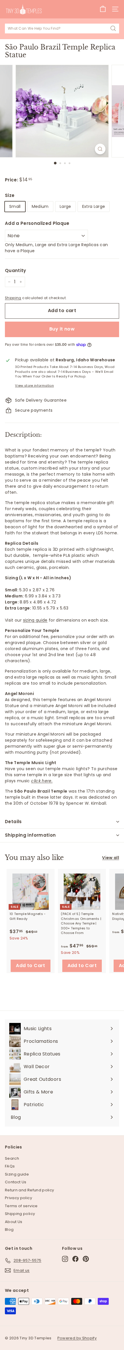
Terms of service (21, 1206)
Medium (40, 206)
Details (13, 822)
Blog (9, 1229)
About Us (13, 1221)
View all (110, 858)
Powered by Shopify (77, 1338)
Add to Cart (30, 965)
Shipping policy (20, 1213)
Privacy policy (18, 1198)
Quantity (15, 270)
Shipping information (30, 835)
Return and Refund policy (29, 1190)
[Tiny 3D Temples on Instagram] (65, 1259)
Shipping (13, 298)
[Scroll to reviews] (62, 173)
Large (65, 206)
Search (12, 1158)
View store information (34, 385)
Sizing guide (17, 1174)
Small (15, 206)
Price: (12, 180)
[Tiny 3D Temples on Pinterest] (86, 1259)
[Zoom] (100, 149)
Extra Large (93, 206)
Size (9, 195)
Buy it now (62, 329)
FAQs (10, 1166)
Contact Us (16, 1182)
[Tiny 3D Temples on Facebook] (75, 1259)
